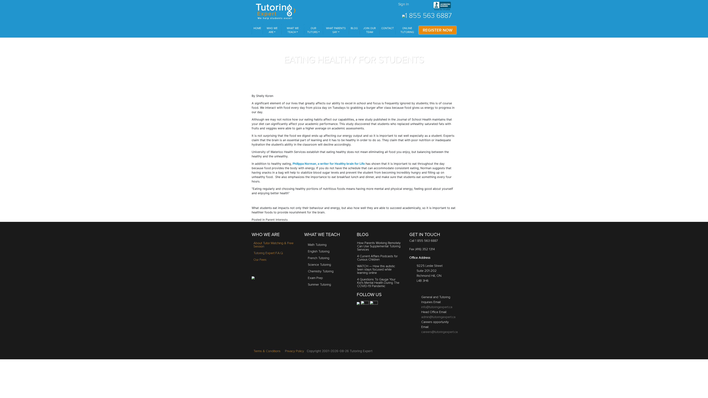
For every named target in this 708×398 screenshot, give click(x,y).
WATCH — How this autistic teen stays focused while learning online (376, 270)
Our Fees (260, 259)
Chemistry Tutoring (321, 271)
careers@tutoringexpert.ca (439, 332)
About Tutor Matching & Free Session (274, 245)
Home (257, 28)
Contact (387, 28)
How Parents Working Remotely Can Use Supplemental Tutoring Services (379, 246)
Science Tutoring (319, 264)
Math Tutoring (317, 245)
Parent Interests (277, 219)
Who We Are (272, 30)
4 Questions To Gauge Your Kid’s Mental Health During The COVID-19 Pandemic (378, 283)
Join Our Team (369, 30)
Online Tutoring (407, 30)
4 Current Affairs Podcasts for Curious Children (377, 258)
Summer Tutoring (319, 284)
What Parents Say (336, 30)
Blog (354, 28)
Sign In (403, 4)
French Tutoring (318, 258)
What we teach (293, 30)
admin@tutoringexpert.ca (438, 317)
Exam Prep (315, 278)
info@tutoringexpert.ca (436, 307)
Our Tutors (312, 30)
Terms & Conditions (267, 351)
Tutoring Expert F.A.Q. (268, 253)
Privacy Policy (294, 351)
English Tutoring (318, 251)
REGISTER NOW (437, 30)
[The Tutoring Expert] (275, 11)
